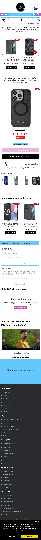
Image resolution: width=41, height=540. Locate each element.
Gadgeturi (6, 456)
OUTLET (5, 487)
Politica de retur (8, 426)
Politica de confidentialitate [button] (28, 531)
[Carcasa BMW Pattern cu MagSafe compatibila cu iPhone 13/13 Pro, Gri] (6, 184)
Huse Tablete (7, 447)
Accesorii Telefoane (9, 453)
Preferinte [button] (11, 536)
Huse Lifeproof (8, 474)
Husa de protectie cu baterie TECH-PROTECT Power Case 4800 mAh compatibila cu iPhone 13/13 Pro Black (11, 59)
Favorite (6, 505)
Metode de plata (8, 398)
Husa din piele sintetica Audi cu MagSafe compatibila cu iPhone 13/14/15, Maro (30, 224)
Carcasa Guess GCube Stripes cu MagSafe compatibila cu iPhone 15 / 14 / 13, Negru (29, 59)
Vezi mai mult (20, 264)
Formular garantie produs (12, 511)
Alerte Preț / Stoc (21, 144)
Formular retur (8, 508)
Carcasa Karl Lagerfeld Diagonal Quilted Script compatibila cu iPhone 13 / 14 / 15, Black (11, 224)
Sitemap (5, 411)
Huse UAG (6, 477)
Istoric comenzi (8, 502)
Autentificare (7, 495)
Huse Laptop (7, 450)
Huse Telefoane (8, 444)
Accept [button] (29, 536)
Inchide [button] (36, 521)
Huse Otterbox (8, 471)
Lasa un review (7, 173)
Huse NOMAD (7, 484)
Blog (4, 463)
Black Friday (7, 405)
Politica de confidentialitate (12, 419)
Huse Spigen (6, 481)
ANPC (4, 435)
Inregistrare (7, 498)
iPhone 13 (30, 168)
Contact (6, 408)
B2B (4, 432)
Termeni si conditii (9, 423)
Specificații (5, 243)
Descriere (16, 243)
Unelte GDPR (7, 514)
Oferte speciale (8, 402)
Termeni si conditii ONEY (11, 429)
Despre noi (6, 392)
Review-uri (27, 243)
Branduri (6, 460)
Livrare (5, 395)
